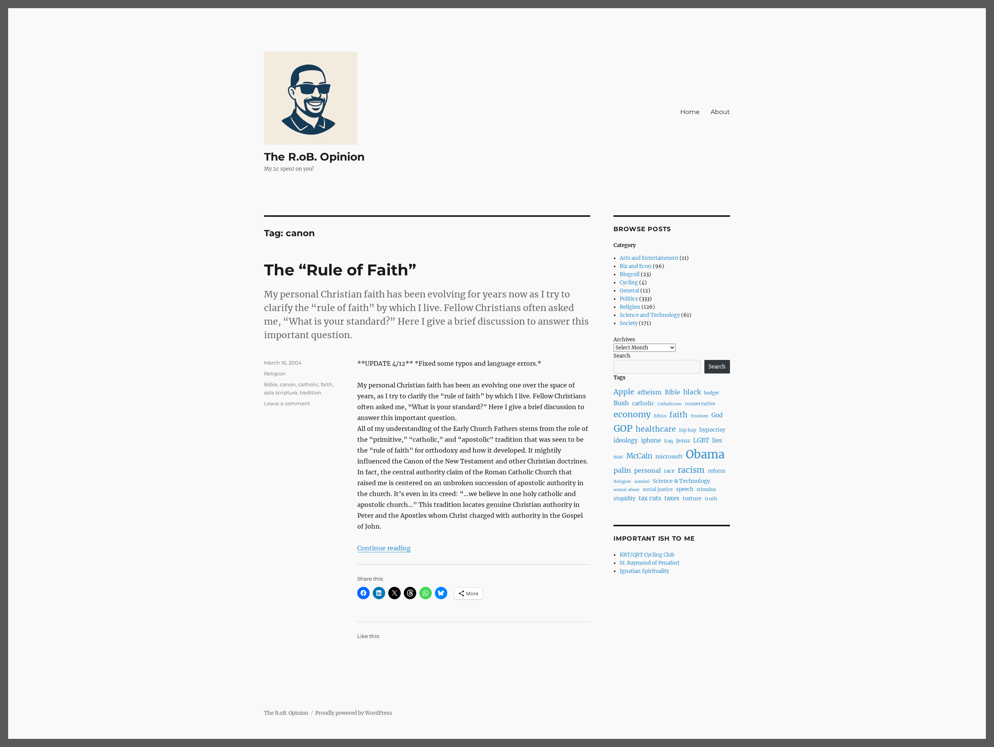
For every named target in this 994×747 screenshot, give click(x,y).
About (720, 112)
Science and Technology (650, 315)
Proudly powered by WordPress (353, 713)
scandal (642, 481)
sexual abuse (626, 489)
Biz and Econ (636, 266)
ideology (625, 440)
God (717, 415)
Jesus (683, 440)
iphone (651, 440)
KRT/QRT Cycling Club (647, 555)
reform (716, 471)
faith (326, 384)
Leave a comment (287, 403)
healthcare (656, 429)
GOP (623, 428)
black (692, 392)
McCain (639, 455)
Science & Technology (681, 480)
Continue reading (384, 548)
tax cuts (650, 498)
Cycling (629, 282)
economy (632, 414)
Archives (624, 339)
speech (684, 489)
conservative (700, 403)
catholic (308, 384)
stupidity (624, 498)
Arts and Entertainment (649, 258)
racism (691, 470)
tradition (310, 392)
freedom (699, 415)
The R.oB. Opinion (314, 156)
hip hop (687, 430)
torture (692, 498)
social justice (658, 489)
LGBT (701, 440)
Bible (271, 384)
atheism (649, 392)
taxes (671, 498)
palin (622, 470)
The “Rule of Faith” (340, 269)
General (629, 290)
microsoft (669, 456)
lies (717, 440)
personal (647, 470)
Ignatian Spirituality (644, 571)
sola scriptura (280, 392)
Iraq (668, 441)
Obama (705, 454)
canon (288, 384)
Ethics (660, 415)
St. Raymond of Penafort (649, 563)
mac (618, 457)
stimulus (706, 489)
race (669, 471)
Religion (274, 373)
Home (690, 112)
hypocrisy (712, 429)
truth (711, 498)
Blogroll (629, 274)
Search (622, 356)
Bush (621, 403)
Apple (623, 391)
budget (711, 393)
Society (629, 323)
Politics (629, 299)
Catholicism (669, 403)
